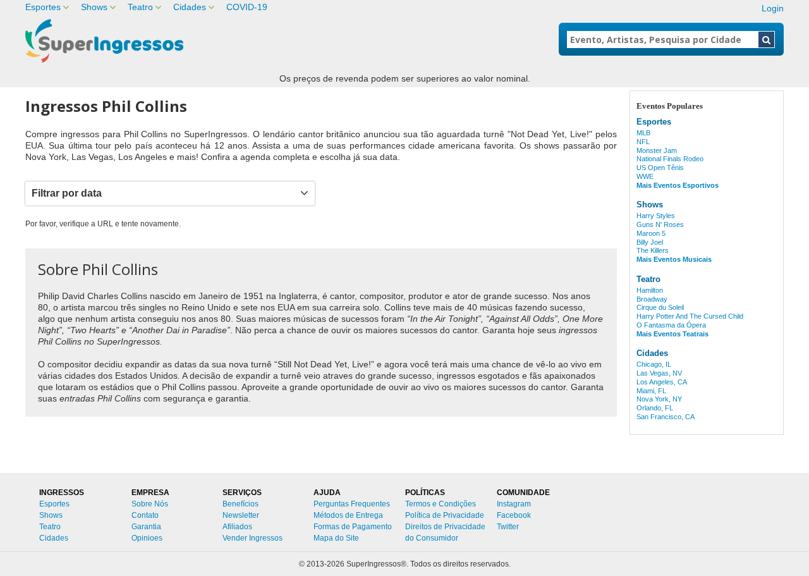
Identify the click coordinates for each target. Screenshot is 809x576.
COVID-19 (246, 7)
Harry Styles (655, 215)
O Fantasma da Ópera (671, 325)
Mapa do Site (336, 538)
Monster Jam (656, 150)
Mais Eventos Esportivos (677, 185)
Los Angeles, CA (661, 382)
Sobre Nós (149, 503)
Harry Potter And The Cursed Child (689, 316)
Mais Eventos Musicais (674, 259)
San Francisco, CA (665, 416)
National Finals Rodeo (669, 158)
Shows (94, 7)
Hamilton (649, 290)
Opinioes (146, 538)
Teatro (140, 7)
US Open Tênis (660, 167)
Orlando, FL (654, 408)
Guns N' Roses (660, 224)
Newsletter (240, 515)
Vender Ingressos (252, 538)
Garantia (146, 526)
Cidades (189, 7)
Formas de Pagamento (352, 526)
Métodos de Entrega (348, 515)
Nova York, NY (659, 399)
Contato (145, 515)
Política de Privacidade (444, 515)
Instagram (514, 503)
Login (773, 8)
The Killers (652, 250)
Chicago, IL (653, 364)
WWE (645, 176)
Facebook (514, 515)
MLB (643, 133)
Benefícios (240, 503)
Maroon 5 (651, 233)
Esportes (43, 7)
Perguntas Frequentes (351, 503)
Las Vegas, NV (659, 373)
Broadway (651, 299)
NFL (643, 141)
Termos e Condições (440, 503)
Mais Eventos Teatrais (672, 334)
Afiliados (237, 526)
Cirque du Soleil (660, 307)
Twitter (508, 526)
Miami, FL (651, 391)
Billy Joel (649, 242)
